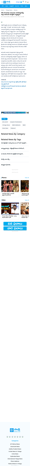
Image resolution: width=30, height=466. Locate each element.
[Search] (21, 2)
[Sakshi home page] (15, 430)
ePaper (18, 2)
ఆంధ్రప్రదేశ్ (12, 6)
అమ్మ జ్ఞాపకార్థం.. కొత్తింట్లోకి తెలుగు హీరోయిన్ (14, 148)
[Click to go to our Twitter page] (12, 437)
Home (2, 10)
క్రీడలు (26, 6)
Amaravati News (15, 446)
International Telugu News (15, 459)
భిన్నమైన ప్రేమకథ (14, 165)
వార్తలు (6, 6)
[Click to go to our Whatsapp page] (10, 437)
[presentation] (3, 186)
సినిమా (22, 6)
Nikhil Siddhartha (16, 125)
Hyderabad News (15, 456)
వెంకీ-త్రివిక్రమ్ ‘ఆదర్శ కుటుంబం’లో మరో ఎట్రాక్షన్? (14, 143)
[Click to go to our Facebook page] (7, 437)
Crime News (15, 454)
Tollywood (13, 128)
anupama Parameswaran (16, 122)
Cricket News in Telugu (15, 451)
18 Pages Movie (6, 125)
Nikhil (24, 125)
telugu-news (9, 10)
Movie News (5, 128)
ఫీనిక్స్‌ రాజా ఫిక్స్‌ (14, 159)
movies (15, 10)
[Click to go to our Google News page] (23, 437)
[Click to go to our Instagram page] (15, 437)
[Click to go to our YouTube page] (18, 437)
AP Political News (15, 444)
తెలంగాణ (17, 6)
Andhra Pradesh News (15, 449)
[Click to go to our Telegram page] (20, 437)
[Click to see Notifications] (28, 2)
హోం (3, 6)
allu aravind (5, 122)
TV (25, 2)
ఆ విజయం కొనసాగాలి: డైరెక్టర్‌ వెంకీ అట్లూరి (15, 154)
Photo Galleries (15, 461)
